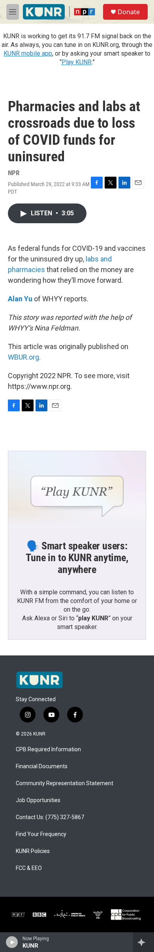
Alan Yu (20, 299)
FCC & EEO (29, 868)
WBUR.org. (24, 357)
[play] (12, 942)
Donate (129, 11)
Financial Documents (42, 766)
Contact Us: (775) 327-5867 (50, 817)
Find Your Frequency (41, 834)
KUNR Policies (33, 851)
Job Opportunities (38, 800)
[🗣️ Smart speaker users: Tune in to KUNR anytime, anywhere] (77, 489)
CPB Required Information (48, 749)
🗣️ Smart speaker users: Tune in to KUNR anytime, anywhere (77, 557)
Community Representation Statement (64, 783)
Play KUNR (77, 62)
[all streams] (143, 942)
